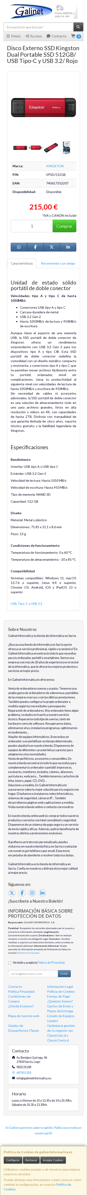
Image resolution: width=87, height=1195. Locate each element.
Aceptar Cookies (53, 1160)
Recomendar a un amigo (58, 263)
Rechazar (31, 1160)
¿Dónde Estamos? (21, 1006)
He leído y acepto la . (39, 962)
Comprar (64, 226)
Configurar (13, 1160)
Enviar (64, 973)
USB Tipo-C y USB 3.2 (26, 604)
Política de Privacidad (28, 952)
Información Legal (60, 987)
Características (22, 263)
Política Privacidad (21, 991)
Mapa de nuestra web (23, 1016)
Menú (15, 36)
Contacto (59, 36)
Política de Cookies (61, 991)
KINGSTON (55, 166)
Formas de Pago (58, 996)
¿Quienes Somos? (60, 1001)
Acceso (35, 36)
